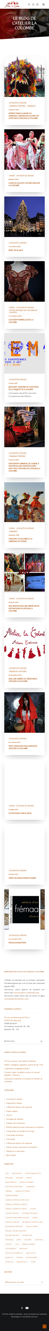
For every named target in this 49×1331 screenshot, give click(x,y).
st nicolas (9, 1262)
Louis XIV (8, 1244)
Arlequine (9, 1178)
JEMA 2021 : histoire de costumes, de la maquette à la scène (24, 388)
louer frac (39, 1240)
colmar (33, 1209)
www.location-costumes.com (26, 992)
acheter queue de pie (33, 1173)
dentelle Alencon (12, 1222)
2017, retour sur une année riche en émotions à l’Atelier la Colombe (24, 608)
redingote (9, 1258)
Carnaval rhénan (11, 1196)
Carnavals (31, 106)
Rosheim (20, 1258)
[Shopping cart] (36, 4)
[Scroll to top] (44, 1326)
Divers (12, 176)
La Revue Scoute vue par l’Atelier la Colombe (24, 184)
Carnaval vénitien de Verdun (16, 1209)
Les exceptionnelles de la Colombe (21, 321)
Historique (9, 1240)
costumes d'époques (30, 1213)
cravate (35, 1218)
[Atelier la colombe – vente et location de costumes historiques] (12, 4)
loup (17, 1244)
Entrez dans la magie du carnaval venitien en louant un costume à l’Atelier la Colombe (24, 116)
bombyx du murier (26, 1182)
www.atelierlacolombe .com (16, 999)
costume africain (11, 1213)
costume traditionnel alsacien (17, 1218)
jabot (19, 1240)
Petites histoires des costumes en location (23, 311)
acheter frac (17, 1173)
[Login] (32, 4)
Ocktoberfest (10, 1249)
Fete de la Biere (32, 1227)
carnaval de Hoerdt (22, 1191)
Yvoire (33, 1262)
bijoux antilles (10, 1182)
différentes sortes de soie (32, 1222)
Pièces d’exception (17, 942)
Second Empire (31, 1258)
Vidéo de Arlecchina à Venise (22, 878)
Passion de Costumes (17, 671)
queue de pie (30, 1253)
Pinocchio (23, 1249)
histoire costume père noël (15, 1231)
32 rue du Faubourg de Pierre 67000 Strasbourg (17, 1019)
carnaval (8, 1191)
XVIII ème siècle (21, 1262)
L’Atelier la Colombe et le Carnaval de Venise (20, 540)
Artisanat (19, 1178)
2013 (7, 1173)
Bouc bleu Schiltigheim (14, 1187)
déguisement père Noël (14, 1227)
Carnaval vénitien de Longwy (16, 1204)
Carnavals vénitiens (17, 106)
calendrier (30, 1187)
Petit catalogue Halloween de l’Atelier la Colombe (23, 747)
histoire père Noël (12, 1235)
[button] (43, 4)
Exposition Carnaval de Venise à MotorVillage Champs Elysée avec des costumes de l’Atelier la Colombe (24, 467)
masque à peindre (28, 1244)
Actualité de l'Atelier (17, 103)
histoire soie (27, 1235)
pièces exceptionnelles (14, 1253)
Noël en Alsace (16, 250)
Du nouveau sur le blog (20, 813)
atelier (28, 1178)
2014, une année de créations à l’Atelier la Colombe (23, 680)
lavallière (28, 1240)
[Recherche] (28, 4)
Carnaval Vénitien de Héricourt (17, 1200)
